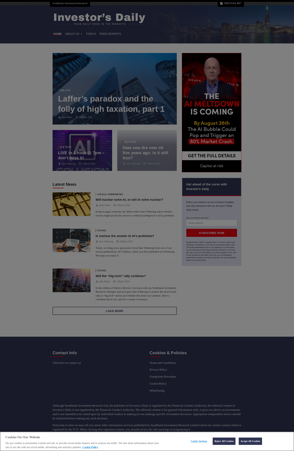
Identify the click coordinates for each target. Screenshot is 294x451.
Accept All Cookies (250, 441)
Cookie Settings (199, 441)
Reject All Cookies (224, 441)
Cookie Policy (90, 447)
